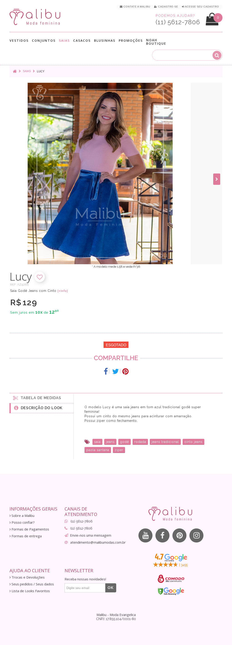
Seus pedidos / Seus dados (32, 584)
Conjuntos (44, 41)
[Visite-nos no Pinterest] (179, 535)
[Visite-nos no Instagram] (196, 535)
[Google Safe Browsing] (171, 591)
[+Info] (63, 291)
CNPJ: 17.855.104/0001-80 (116, 619)
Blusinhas (104, 41)
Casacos (82, 41)
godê (124, 442)
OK (111, 588)
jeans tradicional (165, 442)
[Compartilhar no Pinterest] (125, 371)
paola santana (97, 450)
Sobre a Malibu (22, 515)
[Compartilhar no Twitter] (115, 371)
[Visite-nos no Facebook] (162, 535)
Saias (64, 41)
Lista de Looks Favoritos (30, 591)
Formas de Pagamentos (30, 529)
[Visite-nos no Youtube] (145, 535)
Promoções (131, 40)
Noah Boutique (156, 41)
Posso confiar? (23, 522)
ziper (119, 450)
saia (97, 442)
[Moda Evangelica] (36, 16)
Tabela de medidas (39, 398)
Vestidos (19, 41)
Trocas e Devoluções (28, 577)
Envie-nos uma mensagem (90, 535)
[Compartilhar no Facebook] (106, 371)
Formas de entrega (26, 536)
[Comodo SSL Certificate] (171, 579)
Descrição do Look (40, 408)
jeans (110, 442)
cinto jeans (193, 442)
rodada (140, 442)
